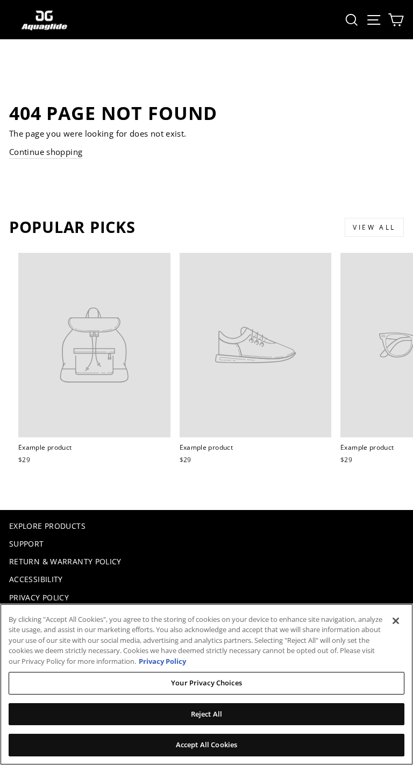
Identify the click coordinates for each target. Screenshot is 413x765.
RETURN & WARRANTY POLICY (65, 561)
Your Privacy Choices (206, 683)
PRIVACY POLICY (39, 597)
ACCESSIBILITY (36, 579)
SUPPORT (26, 544)
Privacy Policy (162, 661)
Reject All (206, 714)
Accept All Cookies (206, 744)
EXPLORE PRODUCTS (47, 526)
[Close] (396, 621)
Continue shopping (45, 151)
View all (374, 227)
